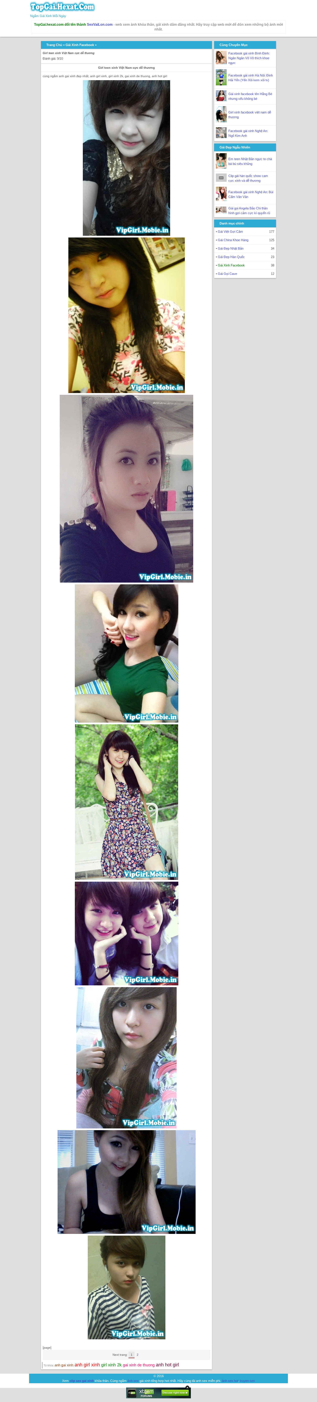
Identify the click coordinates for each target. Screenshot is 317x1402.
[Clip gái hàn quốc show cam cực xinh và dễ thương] (221, 180)
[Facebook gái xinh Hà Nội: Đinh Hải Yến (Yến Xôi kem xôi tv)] (221, 84)
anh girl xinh (87, 1364)
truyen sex (247, 1381)
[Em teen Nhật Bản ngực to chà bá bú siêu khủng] (221, 167)
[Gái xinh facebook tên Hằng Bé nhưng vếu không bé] (221, 100)
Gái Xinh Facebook (80, 45)
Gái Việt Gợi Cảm (230, 231)
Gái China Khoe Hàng (233, 240)
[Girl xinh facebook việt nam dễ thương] (221, 121)
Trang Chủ (54, 45)
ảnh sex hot (230, 1381)
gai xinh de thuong (139, 1365)
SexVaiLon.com (100, 24)
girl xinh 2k (111, 1364)
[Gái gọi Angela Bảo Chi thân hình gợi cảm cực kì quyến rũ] (221, 212)
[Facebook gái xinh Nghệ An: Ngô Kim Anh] (221, 137)
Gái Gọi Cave (227, 274)
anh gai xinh (64, 1365)
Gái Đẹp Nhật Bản (230, 248)
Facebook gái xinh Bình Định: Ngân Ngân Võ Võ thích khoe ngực (249, 58)
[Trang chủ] (62, 11)
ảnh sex (133, 1381)
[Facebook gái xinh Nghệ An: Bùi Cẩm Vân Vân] (221, 200)
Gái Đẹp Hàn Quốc (231, 257)
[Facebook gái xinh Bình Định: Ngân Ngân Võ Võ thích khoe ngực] (221, 63)
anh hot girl (167, 1364)
